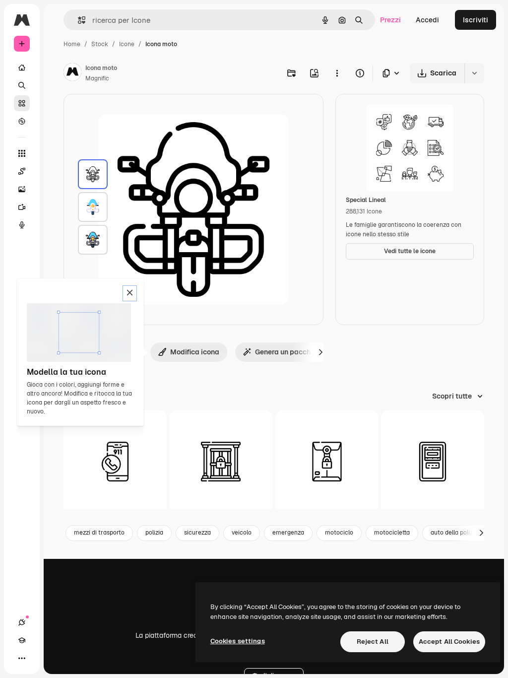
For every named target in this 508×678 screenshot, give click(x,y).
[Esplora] (22, 121)
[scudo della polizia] (432, 461)
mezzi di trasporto (99, 533)
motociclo (339, 533)
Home (72, 44)
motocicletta (392, 533)
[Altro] (22, 658)
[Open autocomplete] (77, 20)
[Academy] (22, 640)
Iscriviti (475, 19)
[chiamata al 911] (115, 461)
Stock (99, 44)
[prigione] (220, 461)
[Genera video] (22, 207)
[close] (130, 293)
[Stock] (22, 103)
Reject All (372, 641)
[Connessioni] (22, 622)
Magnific (97, 78)
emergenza (288, 533)
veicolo (242, 533)
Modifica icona (194, 351)
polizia (154, 533)
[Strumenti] (22, 153)
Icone (126, 44)
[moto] (93, 174)
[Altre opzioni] (337, 73)
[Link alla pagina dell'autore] (72, 73)
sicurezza (197, 533)
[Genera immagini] (22, 189)
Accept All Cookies (449, 641)
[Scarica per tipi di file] (391, 73)
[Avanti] (320, 351)
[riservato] (327, 461)
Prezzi (390, 19)
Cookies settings (237, 641)
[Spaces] (22, 171)
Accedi (427, 19)
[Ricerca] (22, 85)
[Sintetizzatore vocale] (22, 225)
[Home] (22, 67)
